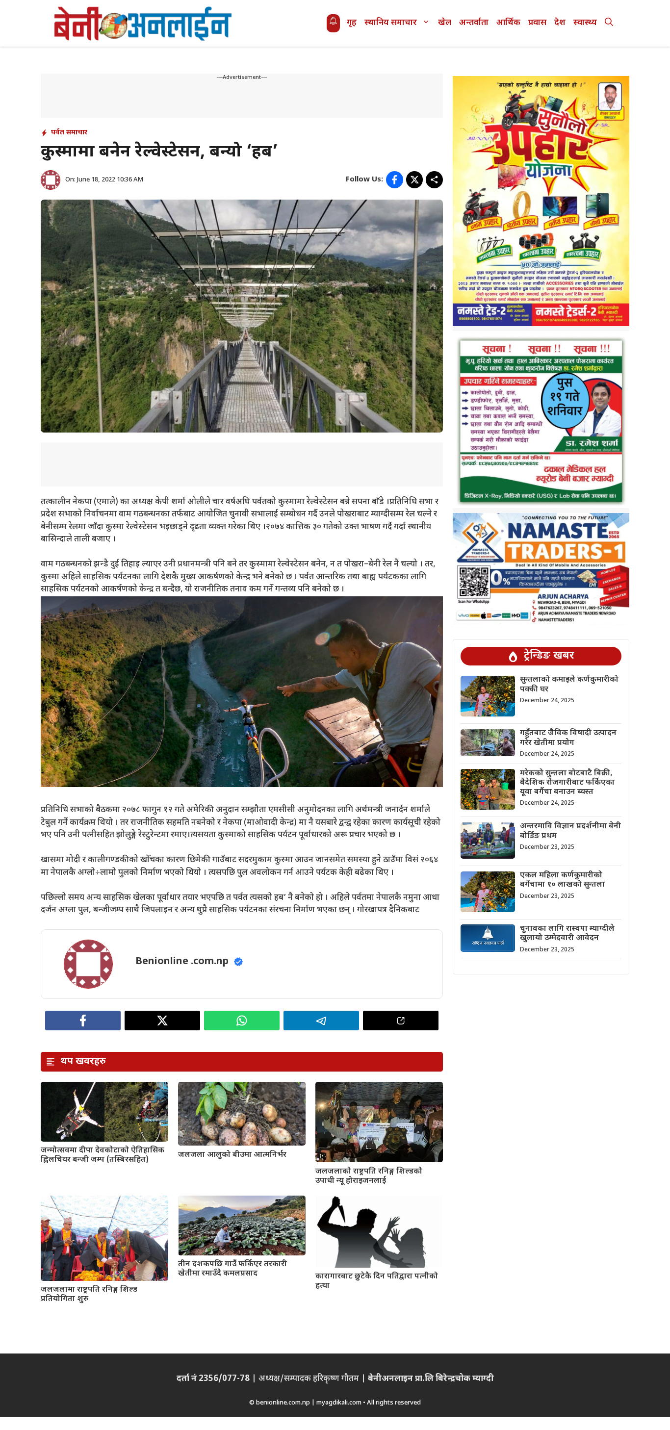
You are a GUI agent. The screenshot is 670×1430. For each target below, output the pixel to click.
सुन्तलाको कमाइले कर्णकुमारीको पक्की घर (569, 685)
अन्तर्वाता (474, 23)
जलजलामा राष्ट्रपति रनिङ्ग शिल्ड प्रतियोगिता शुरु (89, 1294)
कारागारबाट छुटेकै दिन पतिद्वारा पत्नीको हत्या (376, 1281)
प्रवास (537, 23)
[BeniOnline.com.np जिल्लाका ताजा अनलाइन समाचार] (143, 23)
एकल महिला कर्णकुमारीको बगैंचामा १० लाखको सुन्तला (562, 881)
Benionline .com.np (182, 961)
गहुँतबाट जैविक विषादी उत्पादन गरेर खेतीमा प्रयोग (568, 738)
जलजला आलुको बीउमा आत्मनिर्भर (232, 1155)
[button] (609, 23)
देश (560, 23)
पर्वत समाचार (69, 132)
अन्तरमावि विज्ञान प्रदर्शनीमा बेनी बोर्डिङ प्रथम (570, 832)
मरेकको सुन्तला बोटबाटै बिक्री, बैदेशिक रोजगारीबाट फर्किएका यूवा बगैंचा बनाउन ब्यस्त (567, 782)
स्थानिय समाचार (390, 23)
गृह (352, 23)
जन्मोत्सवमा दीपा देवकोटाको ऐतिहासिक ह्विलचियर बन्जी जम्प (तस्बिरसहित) (102, 1155)
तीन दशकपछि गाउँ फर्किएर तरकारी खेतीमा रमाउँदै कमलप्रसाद (232, 1269)
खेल (444, 23)
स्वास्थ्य (585, 23)
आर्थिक (508, 23)
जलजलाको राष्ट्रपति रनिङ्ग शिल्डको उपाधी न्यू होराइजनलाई (368, 1176)
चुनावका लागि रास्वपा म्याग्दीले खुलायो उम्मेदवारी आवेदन (567, 934)
